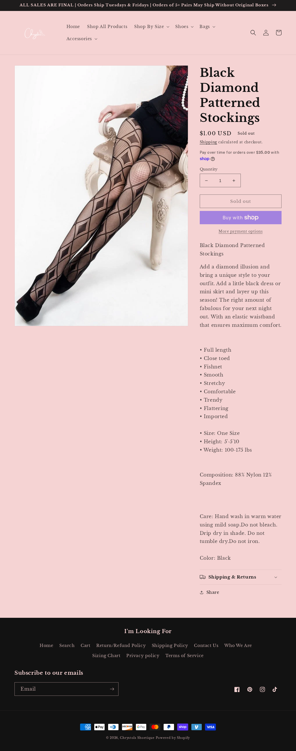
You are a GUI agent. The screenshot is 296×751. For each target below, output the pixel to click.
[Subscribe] (112, 689)
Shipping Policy (170, 645)
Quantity (209, 169)
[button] (151, 27)
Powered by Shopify (173, 738)
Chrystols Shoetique (137, 738)
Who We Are (238, 645)
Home (46, 645)
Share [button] (212, 592)
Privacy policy (142, 655)
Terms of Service (184, 655)
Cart (85, 645)
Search (67, 645)
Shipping (208, 142)
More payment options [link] (240, 231)
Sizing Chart (106, 655)
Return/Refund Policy (121, 645)
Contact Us (206, 645)
